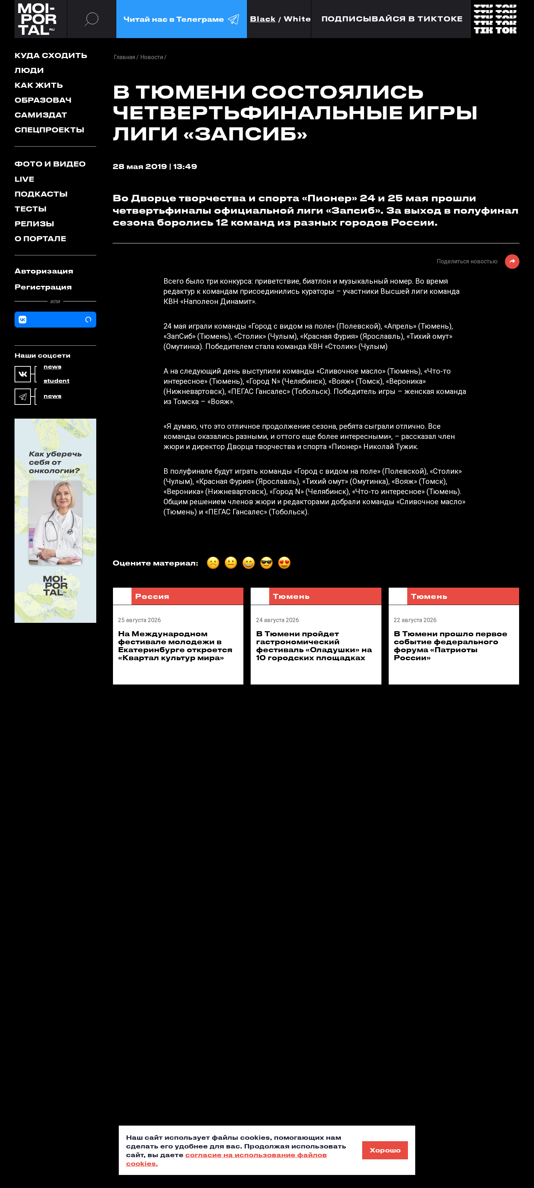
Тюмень (291, 596)
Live (24, 179)
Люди (29, 70)
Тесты (30, 209)
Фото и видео (50, 164)
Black (263, 19)
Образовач (43, 100)
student (56, 381)
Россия (152, 596)
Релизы (34, 223)
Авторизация (44, 271)
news (52, 367)
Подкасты (41, 194)
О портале (40, 238)
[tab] (55, 271)
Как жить (39, 85)
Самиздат (41, 115)
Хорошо (385, 1150)
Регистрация (43, 287)
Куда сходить (51, 55)
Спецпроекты (49, 130)
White (297, 19)
